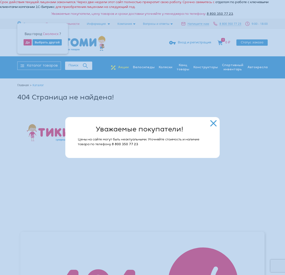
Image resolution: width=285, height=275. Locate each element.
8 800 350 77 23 (125, 144)
